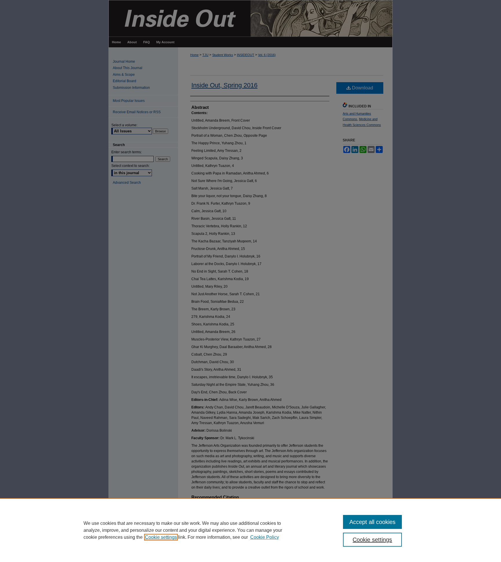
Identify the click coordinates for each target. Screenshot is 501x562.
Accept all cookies (372, 522)
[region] (250, 530)
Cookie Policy (264, 537)
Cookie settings (161, 537)
